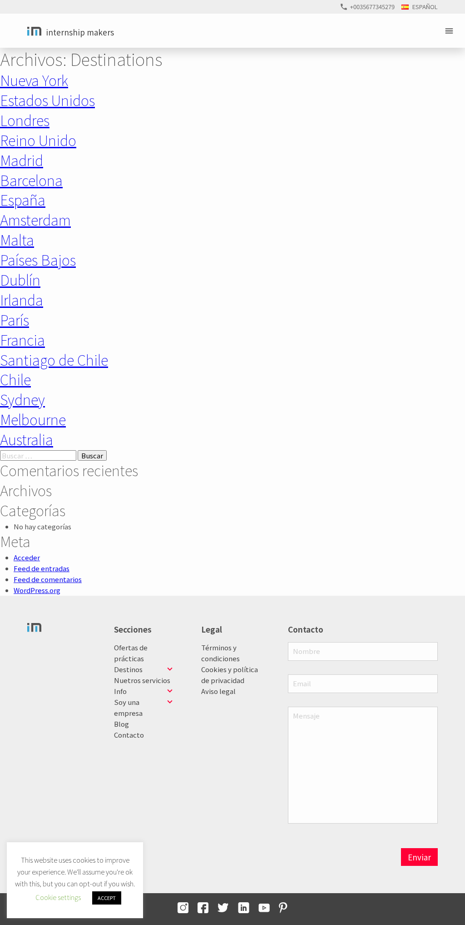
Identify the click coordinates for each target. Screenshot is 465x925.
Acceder (27, 557)
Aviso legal (218, 691)
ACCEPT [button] (107, 897)
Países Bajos (38, 259)
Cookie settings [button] (58, 897)
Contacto (129, 734)
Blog (121, 724)
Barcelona (31, 180)
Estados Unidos (47, 100)
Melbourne (33, 419)
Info (120, 691)
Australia (26, 439)
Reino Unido (38, 140)
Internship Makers (80, 32)
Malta (17, 239)
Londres (24, 120)
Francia (22, 339)
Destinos (128, 669)
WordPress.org (37, 590)
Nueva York (34, 80)
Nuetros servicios (142, 680)
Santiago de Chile (54, 359)
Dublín (20, 279)
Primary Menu (450, 31)
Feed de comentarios (48, 579)
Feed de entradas (41, 568)
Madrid (21, 160)
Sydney (22, 399)
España (22, 199)
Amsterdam (35, 219)
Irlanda (21, 299)
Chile (15, 379)
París (14, 319)
